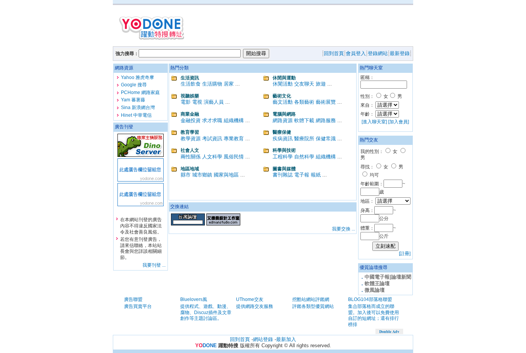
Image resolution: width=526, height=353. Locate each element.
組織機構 (234, 120)
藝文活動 (283, 102)
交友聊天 (304, 84)
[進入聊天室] (374, 121)
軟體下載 (304, 120)
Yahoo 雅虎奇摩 (137, 77)
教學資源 (191, 138)
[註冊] (404, 253)
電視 (197, 102)
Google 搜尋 (134, 84)
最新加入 (286, 339)
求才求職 (212, 120)
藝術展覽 (326, 102)
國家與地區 (226, 175)
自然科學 (304, 157)
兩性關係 (191, 157)
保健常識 (326, 138)
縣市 (186, 175)
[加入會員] (398, 121)
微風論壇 (375, 290)
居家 (229, 84)
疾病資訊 (283, 138)
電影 (186, 102)
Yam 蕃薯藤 (133, 100)
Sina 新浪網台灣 (138, 107)
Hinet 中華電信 (136, 115)
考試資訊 (212, 138)
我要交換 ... (343, 229)
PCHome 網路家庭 (140, 92)
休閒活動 (283, 84)
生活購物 (212, 84)
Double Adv (389, 331)
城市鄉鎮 (202, 175)
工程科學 (283, 157)
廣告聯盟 (133, 299)
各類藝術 (304, 102)
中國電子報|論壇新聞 (388, 277)
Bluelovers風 (193, 299)
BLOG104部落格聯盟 (370, 299)
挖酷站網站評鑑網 (310, 299)
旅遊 (321, 84)
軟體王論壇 (377, 283)
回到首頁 (240, 339)
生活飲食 (191, 84)
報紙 (316, 175)
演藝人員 (214, 102)
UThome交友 (249, 299)
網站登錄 (263, 339)
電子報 (301, 175)
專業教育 (234, 138)
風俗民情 (234, 157)
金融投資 (191, 120)
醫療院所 (304, 138)
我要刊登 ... (154, 265)
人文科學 (212, 157)
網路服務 (326, 120)
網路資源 (283, 120)
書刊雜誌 (283, 175)
